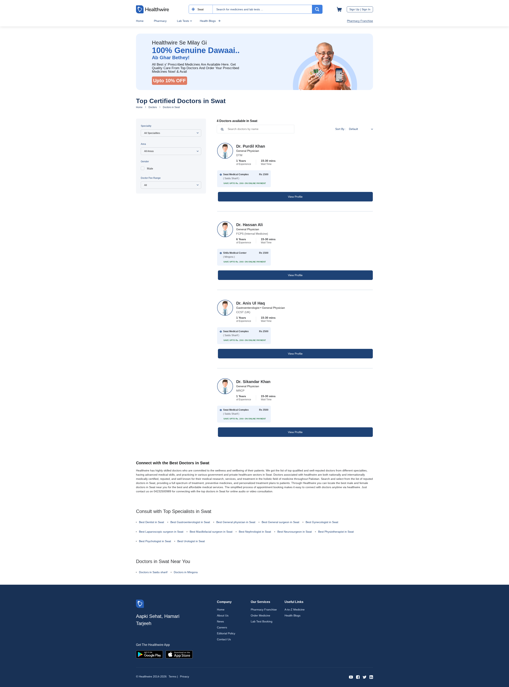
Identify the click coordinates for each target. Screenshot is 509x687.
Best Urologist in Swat (191, 541)
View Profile (295, 196)
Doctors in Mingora (186, 572)
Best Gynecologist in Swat (322, 522)
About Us (222, 615)
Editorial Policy (226, 633)
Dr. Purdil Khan (250, 146)
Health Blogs (208, 20)
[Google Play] (149, 654)
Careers (222, 627)
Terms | (173, 676)
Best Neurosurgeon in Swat (294, 531)
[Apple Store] (179, 654)
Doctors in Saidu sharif (153, 572)
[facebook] (358, 676)
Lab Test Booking (261, 621)
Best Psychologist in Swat (155, 541)
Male (150, 168)
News (220, 621)
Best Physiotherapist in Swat (336, 531)
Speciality (146, 126)
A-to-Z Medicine (295, 609)
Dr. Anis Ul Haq (250, 303)
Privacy (184, 676)
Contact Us (224, 639)
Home (140, 20)
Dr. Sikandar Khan (253, 381)
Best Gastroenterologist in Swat (190, 522)
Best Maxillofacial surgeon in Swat (211, 531)
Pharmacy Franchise (360, 20)
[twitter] (364, 676)
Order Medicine (260, 615)
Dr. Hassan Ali (249, 225)
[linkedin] (371, 676)
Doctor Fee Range (151, 178)
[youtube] (351, 676)
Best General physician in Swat (235, 522)
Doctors (153, 107)
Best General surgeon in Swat (280, 522)
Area (143, 144)
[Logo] (140, 603)
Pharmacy (160, 20)
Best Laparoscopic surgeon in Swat (161, 531)
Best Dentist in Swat (151, 522)
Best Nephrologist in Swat (255, 531)
